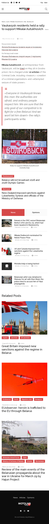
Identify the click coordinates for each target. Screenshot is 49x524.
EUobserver (7, 399)
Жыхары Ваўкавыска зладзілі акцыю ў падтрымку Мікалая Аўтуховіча (21, 57)
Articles (22, 498)
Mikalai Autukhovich (16, 21)
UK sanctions (25, 338)
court (7, 21)
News (3, 21)
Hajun (25, 457)
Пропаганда (40, 461)
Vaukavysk (30, 21)
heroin (16, 399)
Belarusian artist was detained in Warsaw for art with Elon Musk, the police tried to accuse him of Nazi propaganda (29, 280)
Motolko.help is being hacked (26, 264)
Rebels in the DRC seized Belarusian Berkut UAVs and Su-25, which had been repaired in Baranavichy (29, 222)
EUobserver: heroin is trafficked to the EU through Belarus (23, 409)
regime (5, 338)
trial (25, 21)
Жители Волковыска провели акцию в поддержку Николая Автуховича (22, 48)
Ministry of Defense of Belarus (13, 461)
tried (22, 68)
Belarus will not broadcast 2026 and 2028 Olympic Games (21, 181)
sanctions (14, 338)
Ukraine (29, 461)
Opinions (36, 212)
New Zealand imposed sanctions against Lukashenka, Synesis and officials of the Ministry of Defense (23, 196)
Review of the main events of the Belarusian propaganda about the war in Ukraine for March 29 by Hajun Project (23, 474)
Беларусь (38, 399)
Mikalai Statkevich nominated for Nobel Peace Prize (28, 236)
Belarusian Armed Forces (11, 457)
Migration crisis (27, 399)
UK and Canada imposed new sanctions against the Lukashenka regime (28, 251)
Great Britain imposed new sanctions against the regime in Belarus (22, 349)
